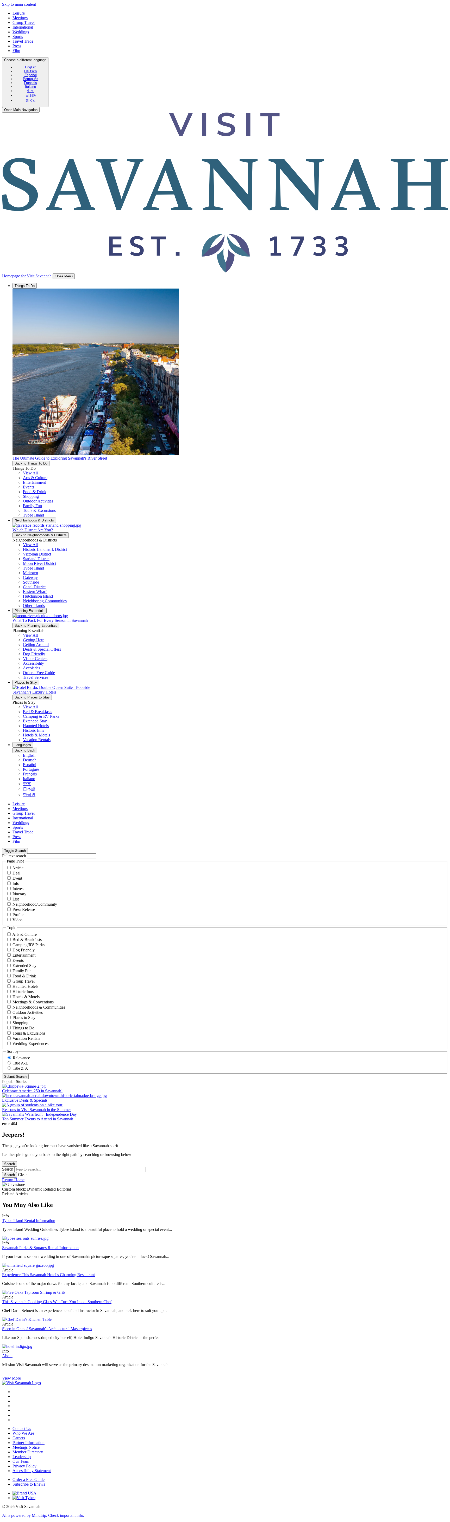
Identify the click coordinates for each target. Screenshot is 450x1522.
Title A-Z (20, 1063)
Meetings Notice (26, 1447)
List (15, 899)
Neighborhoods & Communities (38, 1007)
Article (17, 868)
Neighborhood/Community (34, 904)
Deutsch (30, 71)
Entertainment (23, 955)
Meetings (20, 18)
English (30, 67)
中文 (30, 91)
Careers (18, 1438)
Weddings (20, 32)
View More (11, 1378)
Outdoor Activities (27, 1012)
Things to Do (23, 1028)
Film (16, 50)
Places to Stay (23, 1017)
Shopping (20, 1023)
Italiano (30, 87)
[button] (35, 477)
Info (15, 883)
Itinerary (19, 894)
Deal (16, 873)
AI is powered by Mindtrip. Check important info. (43, 1515)
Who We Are (23, 1433)
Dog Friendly (23, 950)
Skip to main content (19, 4)
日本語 (31, 95)
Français (30, 83)
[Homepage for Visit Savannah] (21, 1383)
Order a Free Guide (28, 1479)
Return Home (13, 1180)
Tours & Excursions (28, 1033)
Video (17, 920)
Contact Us (21, 1428)
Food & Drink (24, 976)
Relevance (21, 1058)
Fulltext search (14, 856)
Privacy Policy (24, 1466)
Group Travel (23, 22)
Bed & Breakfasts (27, 939)
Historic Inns (23, 991)
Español (30, 75)
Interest (18, 888)
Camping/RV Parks (28, 945)
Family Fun (22, 971)
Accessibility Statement (31, 1470)
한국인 (31, 100)
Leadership (21, 1456)
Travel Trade (22, 41)
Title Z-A (20, 1068)
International (22, 27)
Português (30, 79)
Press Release (23, 909)
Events (18, 960)
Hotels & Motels (26, 997)
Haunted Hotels (25, 986)
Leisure (18, 13)
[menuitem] (30, 67)
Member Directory (27, 1452)
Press (16, 46)
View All (30, 473)
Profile (17, 914)
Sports (17, 36)
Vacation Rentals (26, 1038)
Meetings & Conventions (33, 1002)
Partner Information (28, 1442)
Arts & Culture (24, 934)
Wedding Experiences (30, 1043)
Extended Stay (24, 965)
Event (17, 878)
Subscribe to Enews (28, 1484)
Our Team (20, 1461)
